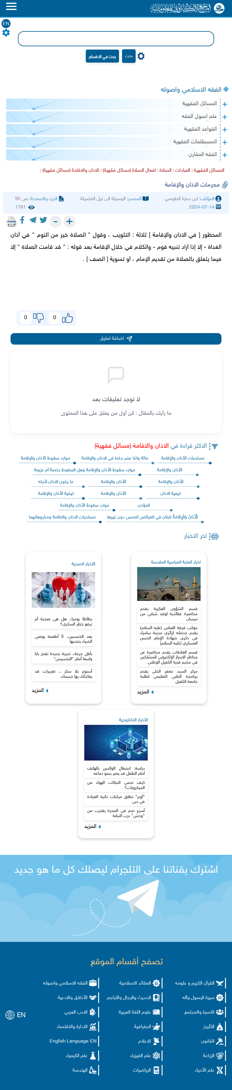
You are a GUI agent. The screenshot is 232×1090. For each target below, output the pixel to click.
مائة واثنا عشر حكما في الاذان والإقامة (115, 458)
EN (6, 24)
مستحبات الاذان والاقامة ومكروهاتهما (62, 517)
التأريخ (208, 1027)
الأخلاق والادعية (73, 998)
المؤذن (144, 505)
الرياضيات (142, 1070)
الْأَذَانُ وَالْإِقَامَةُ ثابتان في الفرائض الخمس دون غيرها (152, 517)
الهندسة (80, 1070)
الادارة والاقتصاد (72, 1027)
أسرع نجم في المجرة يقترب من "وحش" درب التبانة (116, 813)
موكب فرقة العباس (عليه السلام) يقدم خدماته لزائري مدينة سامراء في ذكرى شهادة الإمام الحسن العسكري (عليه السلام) (169, 635)
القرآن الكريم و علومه (194, 983)
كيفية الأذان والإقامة (56, 493)
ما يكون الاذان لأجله (55, 482)
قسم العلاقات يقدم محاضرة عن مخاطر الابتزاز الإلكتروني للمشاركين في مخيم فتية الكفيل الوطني (169, 657)
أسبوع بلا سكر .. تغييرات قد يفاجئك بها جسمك (63, 674)
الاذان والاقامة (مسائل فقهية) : (69, 171)
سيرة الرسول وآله (198, 998)
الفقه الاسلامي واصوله (191, 90)
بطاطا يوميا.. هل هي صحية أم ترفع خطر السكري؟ (63, 622)
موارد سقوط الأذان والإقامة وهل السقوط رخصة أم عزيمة (84, 470)
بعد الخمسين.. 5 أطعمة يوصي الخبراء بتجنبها (63, 639)
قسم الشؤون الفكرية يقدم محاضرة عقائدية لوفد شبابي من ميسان (169, 614)
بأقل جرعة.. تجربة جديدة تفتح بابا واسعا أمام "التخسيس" (63, 656)
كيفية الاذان (170, 493)
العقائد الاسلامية (135, 983)
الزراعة (208, 1056)
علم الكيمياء (77, 1056)
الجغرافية (142, 1027)
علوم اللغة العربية (135, 1012)
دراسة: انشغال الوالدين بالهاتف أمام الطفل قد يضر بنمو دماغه (116, 771)
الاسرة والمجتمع (199, 1012)
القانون (207, 1041)
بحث (129, 56)
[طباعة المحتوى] (11, 221)
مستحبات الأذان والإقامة (183, 458)
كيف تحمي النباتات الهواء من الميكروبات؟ (116, 785)
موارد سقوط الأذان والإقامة (45, 458)
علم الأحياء (204, 1070)
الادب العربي (76, 1012)
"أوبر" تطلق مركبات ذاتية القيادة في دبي (116, 799)
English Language (69, 1041)
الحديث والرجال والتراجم (129, 998)
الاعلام (144, 1041)
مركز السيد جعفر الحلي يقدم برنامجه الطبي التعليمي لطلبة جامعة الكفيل (169, 676)
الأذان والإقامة (169, 470)
